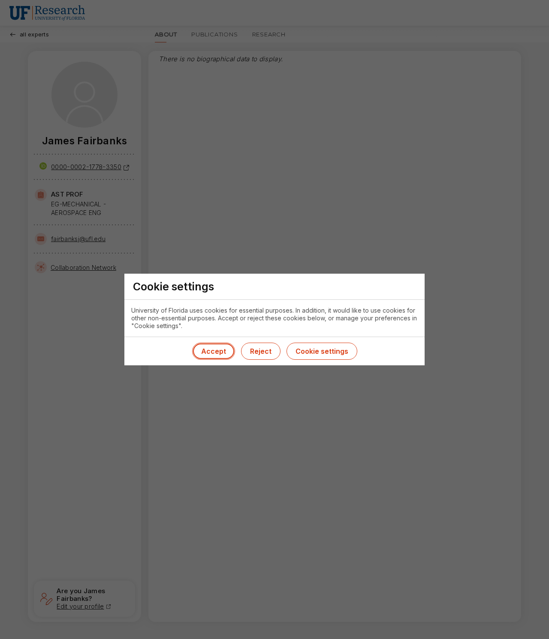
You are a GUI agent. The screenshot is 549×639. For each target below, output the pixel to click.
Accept (213, 351)
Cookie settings (322, 351)
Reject (260, 351)
